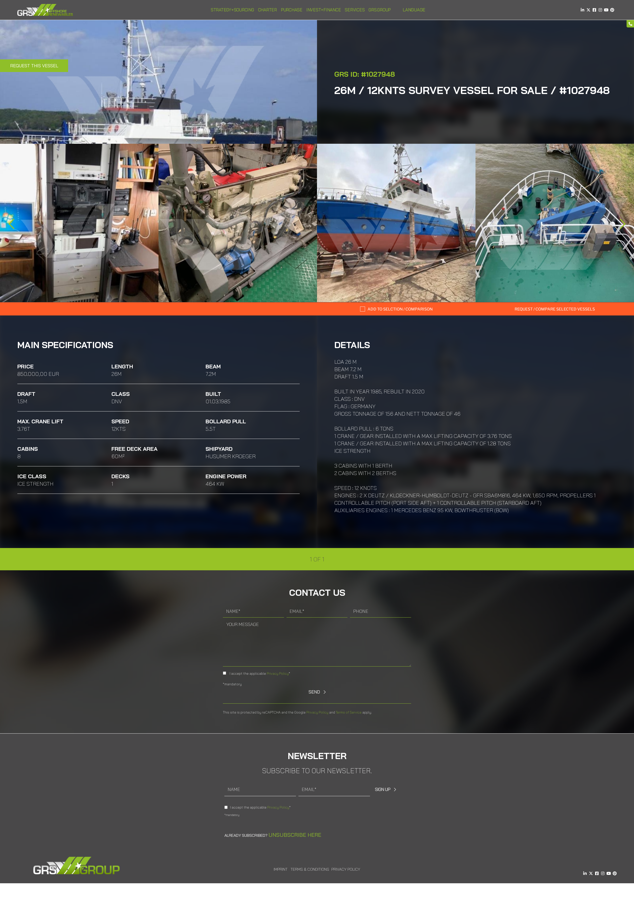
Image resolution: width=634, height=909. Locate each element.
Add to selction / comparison (400, 309)
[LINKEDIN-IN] (582, 10)
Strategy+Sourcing (232, 9)
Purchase (291, 9)
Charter (267, 9)
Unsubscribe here (294, 834)
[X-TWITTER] (588, 10)
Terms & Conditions (310, 869)
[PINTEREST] (612, 10)
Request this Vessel (34, 66)
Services (355, 9)
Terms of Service (349, 712)
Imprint (281, 869)
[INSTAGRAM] (600, 10)
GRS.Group (380, 9)
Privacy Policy (278, 673)
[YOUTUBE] (606, 10)
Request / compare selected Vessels (555, 309)
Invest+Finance (323, 9)
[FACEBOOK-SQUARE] (594, 10)
